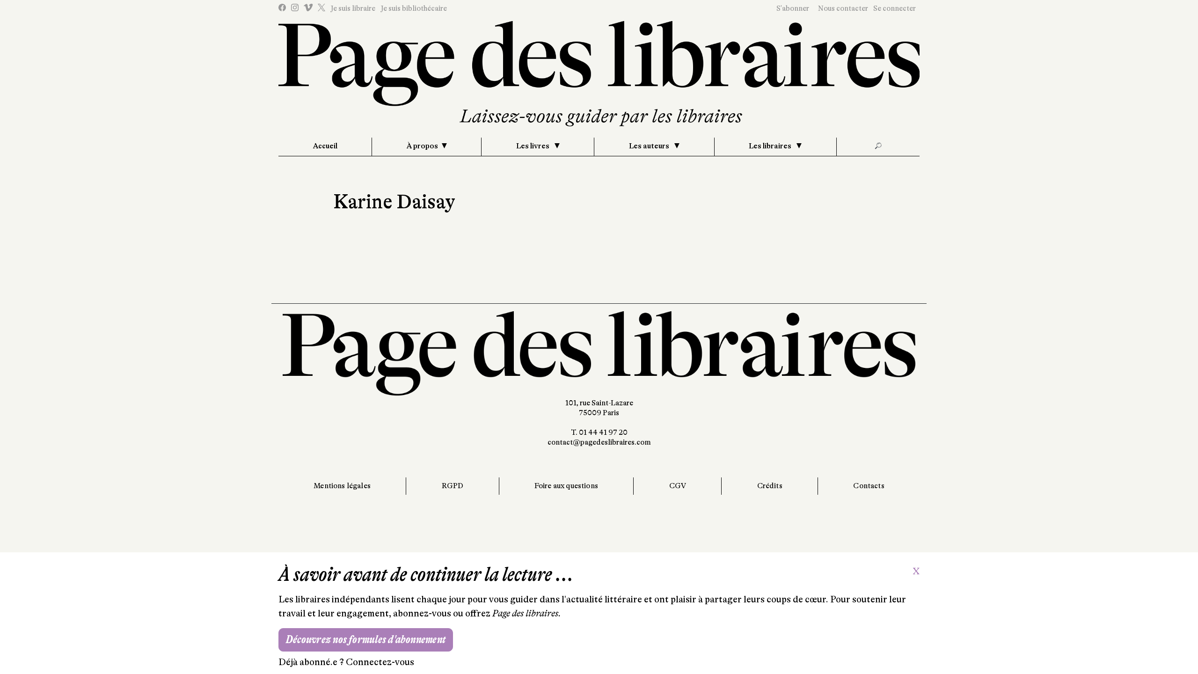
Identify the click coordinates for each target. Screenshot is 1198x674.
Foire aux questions (566, 486)
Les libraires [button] (771, 146)
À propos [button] (422, 146)
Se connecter (894, 8)
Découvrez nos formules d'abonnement (366, 639)
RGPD (453, 486)
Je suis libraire (352, 8)
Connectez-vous (380, 662)
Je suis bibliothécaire (413, 8)
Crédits (769, 486)
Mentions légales (342, 486)
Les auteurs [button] (650, 146)
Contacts (868, 486)
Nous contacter (843, 8)
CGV (677, 486)
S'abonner (792, 8)
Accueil (325, 146)
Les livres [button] (533, 146)
